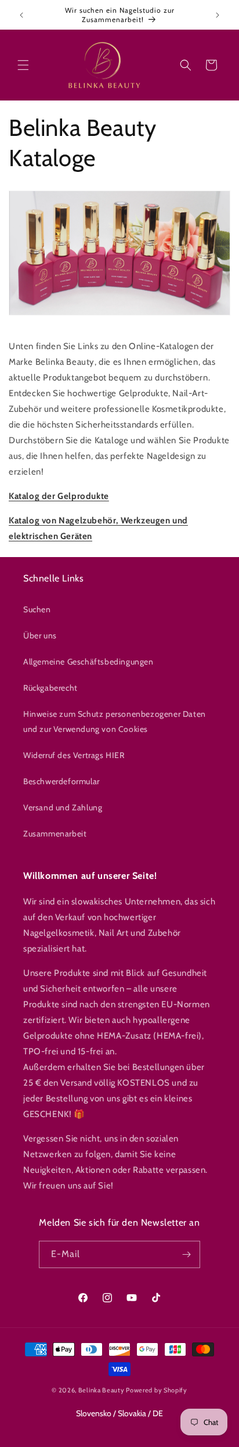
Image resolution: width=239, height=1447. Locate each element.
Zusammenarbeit (54, 833)
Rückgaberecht (50, 688)
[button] (23, 65)
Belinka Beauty (101, 1390)
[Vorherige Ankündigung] (21, 15)
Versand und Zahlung (62, 807)
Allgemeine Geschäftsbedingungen (88, 661)
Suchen (37, 609)
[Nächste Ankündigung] (217, 15)
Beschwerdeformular (61, 781)
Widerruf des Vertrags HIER (74, 755)
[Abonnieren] (187, 1254)
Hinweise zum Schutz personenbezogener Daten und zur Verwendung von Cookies (114, 721)
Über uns (40, 635)
